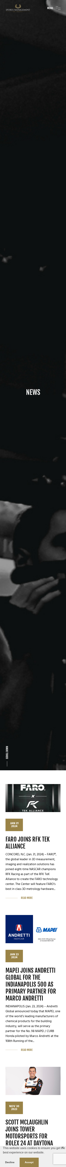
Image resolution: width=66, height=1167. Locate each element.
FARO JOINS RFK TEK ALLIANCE (28, 843)
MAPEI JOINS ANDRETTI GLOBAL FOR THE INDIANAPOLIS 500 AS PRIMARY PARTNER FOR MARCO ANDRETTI (31, 984)
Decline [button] (9, 1162)
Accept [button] (29, 1162)
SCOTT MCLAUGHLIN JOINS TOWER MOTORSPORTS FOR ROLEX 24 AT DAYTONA (29, 1133)
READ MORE (27, 898)
